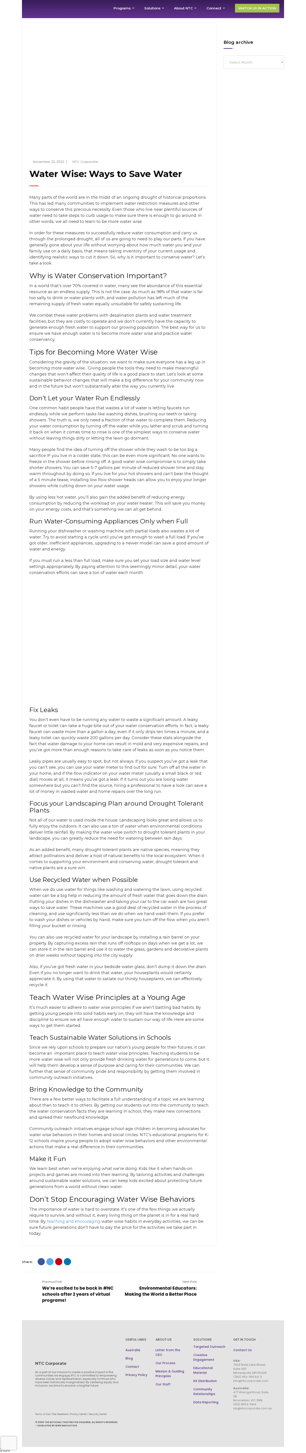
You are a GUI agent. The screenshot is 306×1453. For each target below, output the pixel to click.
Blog (129, 1358)
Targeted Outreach (209, 1346)
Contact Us (242, 1350)
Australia (132, 1350)
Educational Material (203, 1370)
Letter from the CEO (167, 1352)
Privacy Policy (136, 1375)
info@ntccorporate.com (250, 1381)
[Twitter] (50, 1261)
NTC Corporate (85, 161)
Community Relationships (204, 1391)
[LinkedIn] (67, 1261)
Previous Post (52, 1281)
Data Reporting (205, 1402)
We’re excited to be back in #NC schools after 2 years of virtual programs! (78, 1294)
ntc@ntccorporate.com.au (252, 1408)
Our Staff (162, 1384)
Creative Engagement (203, 1357)
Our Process (165, 1363)
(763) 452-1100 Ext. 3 (247, 1377)
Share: (27, 1262)
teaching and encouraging (74, 1221)
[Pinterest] (58, 1261)
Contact (132, 1366)
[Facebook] (41, 1261)
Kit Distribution (205, 1381)
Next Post (190, 1281)
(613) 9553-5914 (244, 1404)
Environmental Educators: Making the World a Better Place (161, 1291)
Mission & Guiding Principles (169, 1373)
